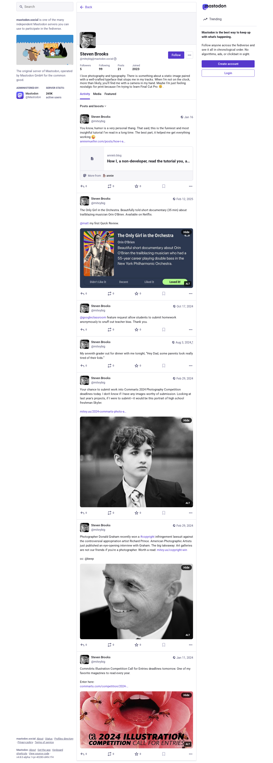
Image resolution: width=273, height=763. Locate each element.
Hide (186, 232)
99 (101, 69)
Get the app (44, 749)
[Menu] (189, 55)
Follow (176, 55)
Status (49, 738)
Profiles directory (63, 738)
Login (228, 73)
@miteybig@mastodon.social (96, 58)
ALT (188, 283)
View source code (39, 753)
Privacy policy (25, 742)
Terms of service (44, 742)
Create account (228, 64)
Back (88, 7)
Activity (85, 94)
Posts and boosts (92, 106)
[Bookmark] (163, 186)
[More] (190, 186)
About (40, 738)
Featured (110, 94)
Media (97, 94)
